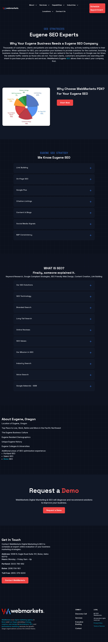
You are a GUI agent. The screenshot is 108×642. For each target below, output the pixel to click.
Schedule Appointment (96, 8)
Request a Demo (54, 510)
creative (5, 624)
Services (78, 618)
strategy (28, 622)
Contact (78, 628)
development (24, 624)
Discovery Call (81, 614)
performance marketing (10, 626)
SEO (68, 58)
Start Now (65, 102)
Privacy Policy (98, 623)
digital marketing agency (23, 620)
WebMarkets (6, 620)
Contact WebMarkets (15, 580)
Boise (6, 459)
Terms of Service (99, 626)
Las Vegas (13, 622)
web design (13, 624)
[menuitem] (33, 5)
